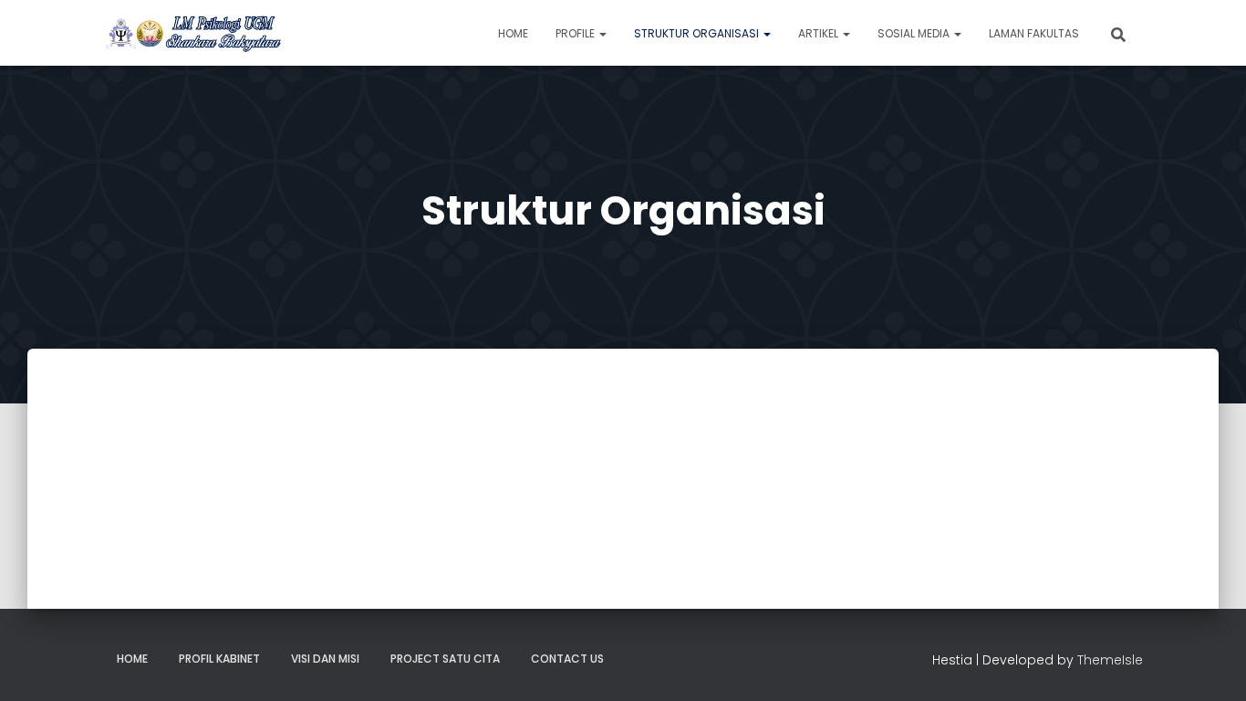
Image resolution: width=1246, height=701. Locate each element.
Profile (576, 33)
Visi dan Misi (325, 658)
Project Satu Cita (445, 658)
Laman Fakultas (1034, 33)
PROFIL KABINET (219, 658)
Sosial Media (914, 33)
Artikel (819, 33)
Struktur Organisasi (698, 33)
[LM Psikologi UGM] (193, 33)
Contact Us (567, 658)
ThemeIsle (1110, 660)
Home (513, 33)
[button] (602, 33)
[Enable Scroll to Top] (1210, 664)
